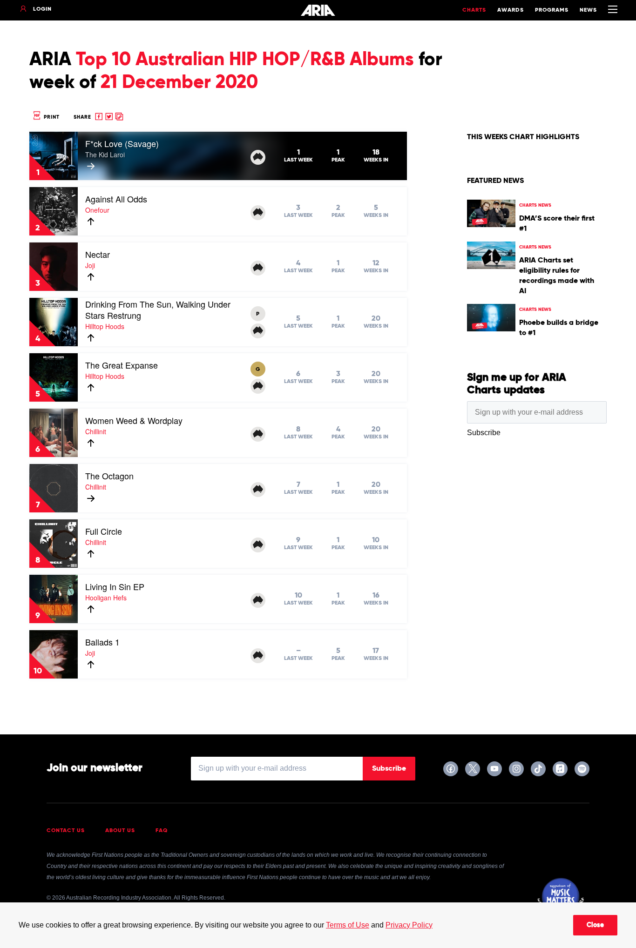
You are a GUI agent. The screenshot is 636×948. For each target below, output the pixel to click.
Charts (474, 10)
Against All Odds (116, 199)
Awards (510, 10)
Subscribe (389, 769)
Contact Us (66, 831)
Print (51, 117)
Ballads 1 (102, 642)
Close (595, 925)
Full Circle (103, 531)
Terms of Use (347, 925)
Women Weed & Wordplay (134, 420)
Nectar (97, 254)
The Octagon (109, 476)
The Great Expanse (121, 365)
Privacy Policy (409, 925)
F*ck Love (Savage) (122, 143)
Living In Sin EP (114, 586)
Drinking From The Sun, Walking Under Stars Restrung (157, 309)
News (588, 10)
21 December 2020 (179, 83)
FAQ (162, 831)
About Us (120, 831)
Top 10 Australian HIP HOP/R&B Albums (245, 60)
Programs (551, 10)
